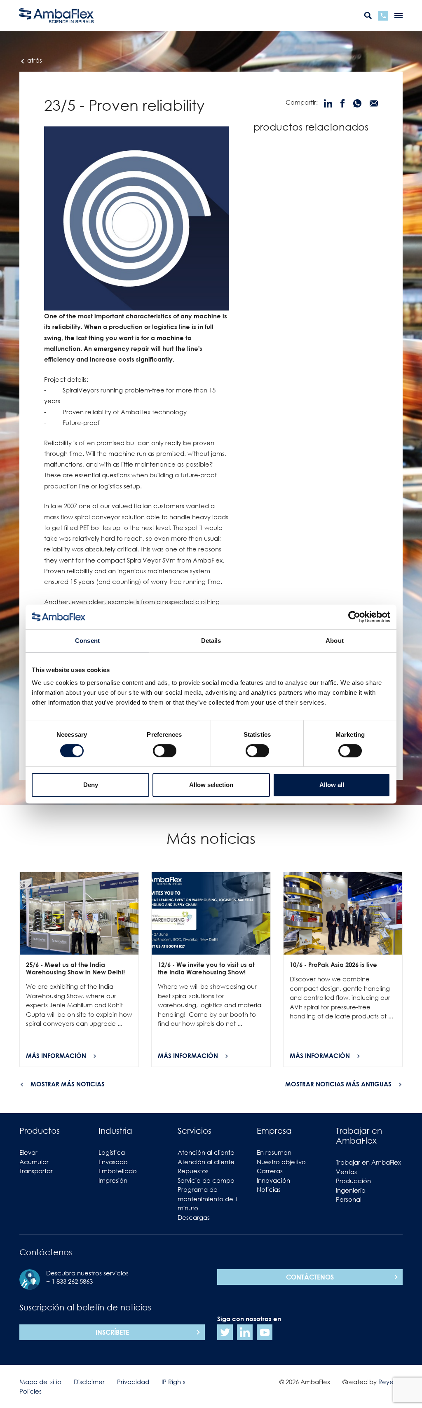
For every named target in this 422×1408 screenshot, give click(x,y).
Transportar (36, 1171)
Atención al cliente (206, 1152)
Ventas (346, 1171)
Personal (348, 1199)
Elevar (28, 1152)
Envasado (113, 1161)
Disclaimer (89, 1381)
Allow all (331, 784)
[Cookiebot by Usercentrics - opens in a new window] (354, 617)
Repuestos (193, 1171)
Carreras (270, 1171)
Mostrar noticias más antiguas (338, 1084)
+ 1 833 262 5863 (69, 1281)
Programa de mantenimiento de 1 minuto (208, 1199)
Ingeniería (351, 1190)
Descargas (194, 1217)
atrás (34, 60)
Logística (111, 1152)
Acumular (34, 1161)
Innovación (273, 1180)
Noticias (269, 1189)
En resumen (274, 1152)
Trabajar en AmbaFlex (368, 1162)
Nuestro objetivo (281, 1161)
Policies (30, 1391)
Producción (353, 1180)
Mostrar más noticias (67, 1084)
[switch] (164, 750)
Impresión (112, 1180)
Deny (90, 784)
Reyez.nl (390, 1381)
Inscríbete (112, 1332)
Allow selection (211, 784)
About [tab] (335, 640)
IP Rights (173, 1381)
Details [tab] (211, 640)
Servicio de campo (206, 1180)
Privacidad (133, 1381)
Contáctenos (310, 1277)
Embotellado (117, 1171)
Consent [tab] (87, 640)
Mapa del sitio (40, 1381)
